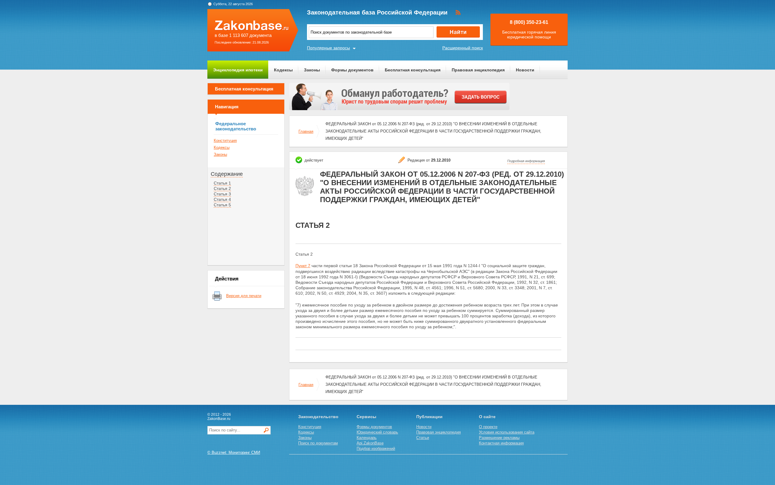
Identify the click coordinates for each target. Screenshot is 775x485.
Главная (305, 131)
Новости (525, 69)
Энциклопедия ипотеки (238, 69)
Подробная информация (526, 161)
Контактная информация (501, 443)
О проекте (488, 426)
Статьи (422, 437)
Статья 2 (222, 188)
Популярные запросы (328, 47)
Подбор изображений (376, 448)
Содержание (227, 174)
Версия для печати (243, 295)
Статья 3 (222, 194)
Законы (312, 69)
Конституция (225, 140)
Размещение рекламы (499, 437)
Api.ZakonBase (370, 443)
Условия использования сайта (506, 432)
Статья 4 (222, 199)
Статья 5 (222, 204)
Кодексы (283, 69)
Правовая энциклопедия (478, 69)
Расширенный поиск (462, 47)
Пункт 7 (302, 265)
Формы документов (352, 69)
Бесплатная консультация (412, 69)
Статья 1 (222, 183)
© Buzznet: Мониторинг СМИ (233, 452)
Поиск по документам (318, 443)
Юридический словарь (377, 432)
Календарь (367, 437)
